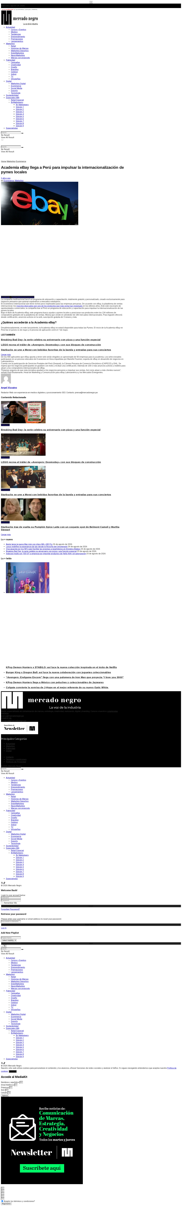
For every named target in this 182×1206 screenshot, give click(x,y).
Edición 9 (20, 126)
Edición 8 (20, 123)
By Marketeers (22, 105)
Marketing (10, 43)
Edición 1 (20, 107)
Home (3, 161)
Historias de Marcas (19, 48)
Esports (14, 90)
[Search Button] (22, 133)
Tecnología (15, 93)
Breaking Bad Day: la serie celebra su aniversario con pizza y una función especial (51, 339)
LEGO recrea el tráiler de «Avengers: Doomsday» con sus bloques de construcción (51, 344)
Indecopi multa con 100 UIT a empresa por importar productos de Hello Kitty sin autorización (46, 553)
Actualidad (10, 27)
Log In (3, 928)
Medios (14, 32)
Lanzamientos (17, 41)
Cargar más (6, 354)
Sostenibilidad (12, 95)
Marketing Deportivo (20, 51)
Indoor (13, 74)
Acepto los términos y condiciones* (19, 1201)
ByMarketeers (17, 102)
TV (12, 76)
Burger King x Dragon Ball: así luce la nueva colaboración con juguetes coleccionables (58, 672)
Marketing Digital (18, 83)
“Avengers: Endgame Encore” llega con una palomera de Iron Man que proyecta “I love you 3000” (65, 677)
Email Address (7, 1085)
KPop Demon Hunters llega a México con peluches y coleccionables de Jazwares (55, 682)
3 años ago (6, 178)
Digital (9, 81)
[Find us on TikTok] (4, 883)
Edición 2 (20, 109)
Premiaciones (17, 39)
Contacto (10, 757)
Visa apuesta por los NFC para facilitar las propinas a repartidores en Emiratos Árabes (43, 549)
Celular (4, 1092)
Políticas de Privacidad (16, 762)
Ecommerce (16, 86)
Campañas (15, 62)
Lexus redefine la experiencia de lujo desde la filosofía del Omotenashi (36, 546)
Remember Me (10, 903)
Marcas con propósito (20, 58)
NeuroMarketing (18, 55)
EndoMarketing (17, 53)
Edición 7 (20, 121)
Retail (13, 46)
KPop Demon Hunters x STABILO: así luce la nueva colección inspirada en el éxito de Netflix (61, 667)
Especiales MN (12, 97)
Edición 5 (20, 116)
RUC (3, 1090)
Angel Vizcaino (9, 387)
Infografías (15, 79)
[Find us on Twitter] (2, 883)
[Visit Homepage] (19, 25)
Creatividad (16, 65)
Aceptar (13, 1071)
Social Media (16, 88)
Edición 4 (20, 114)
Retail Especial (17, 100)
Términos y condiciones (16, 759)
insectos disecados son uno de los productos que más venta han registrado (49, 306)
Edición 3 (20, 112)
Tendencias (16, 34)
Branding (14, 69)
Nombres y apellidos (10, 1082)
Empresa (5, 1087)
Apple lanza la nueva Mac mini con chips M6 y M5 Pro (29, 544)
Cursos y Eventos (18, 29)
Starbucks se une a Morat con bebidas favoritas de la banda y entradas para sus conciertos (56, 350)
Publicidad (10, 60)
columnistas (112, 711)
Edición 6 (20, 119)
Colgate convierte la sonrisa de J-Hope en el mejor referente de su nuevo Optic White (57, 687)
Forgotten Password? (10, 909)
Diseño (14, 67)
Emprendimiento (18, 36)
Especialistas (12, 128)
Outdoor (14, 72)
